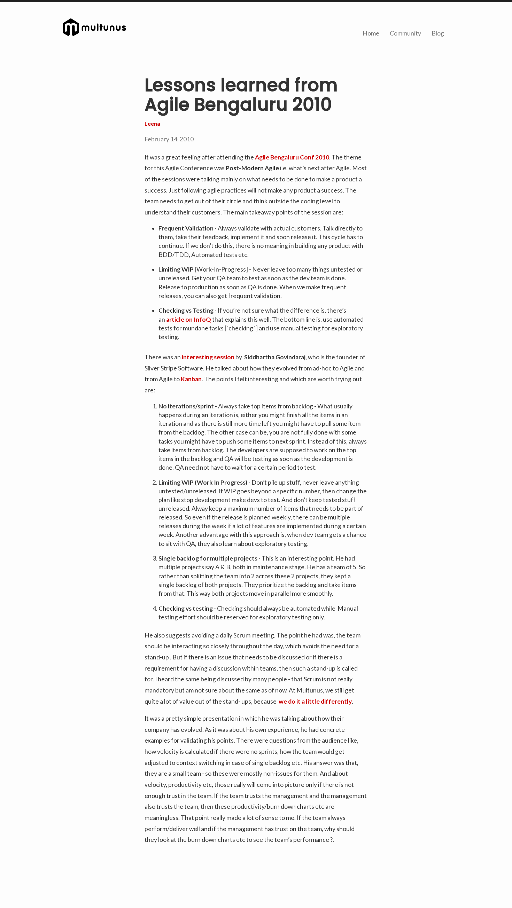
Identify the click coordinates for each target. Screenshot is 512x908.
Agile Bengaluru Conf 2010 (292, 157)
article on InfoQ (188, 319)
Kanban (191, 379)
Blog (438, 33)
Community (405, 33)
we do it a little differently (315, 701)
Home (371, 33)
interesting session (208, 357)
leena (152, 123)
